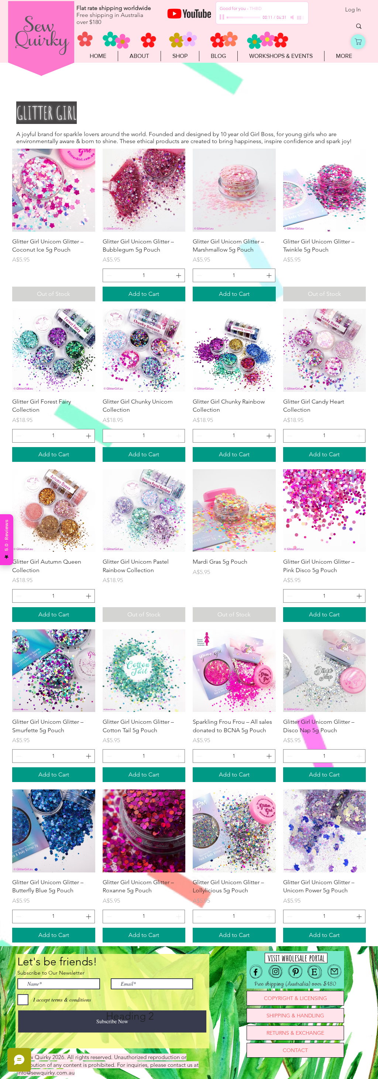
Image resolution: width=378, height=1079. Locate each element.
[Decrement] (108, 275)
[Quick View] (53, 190)
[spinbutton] (144, 275)
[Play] (223, 17)
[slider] (301, 18)
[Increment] (179, 275)
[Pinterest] (295, 971)
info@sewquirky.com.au (46, 1072)
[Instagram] (275, 971)
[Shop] (358, 41)
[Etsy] (314, 971)
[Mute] (292, 17)
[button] (180, 56)
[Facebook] (256, 971)
